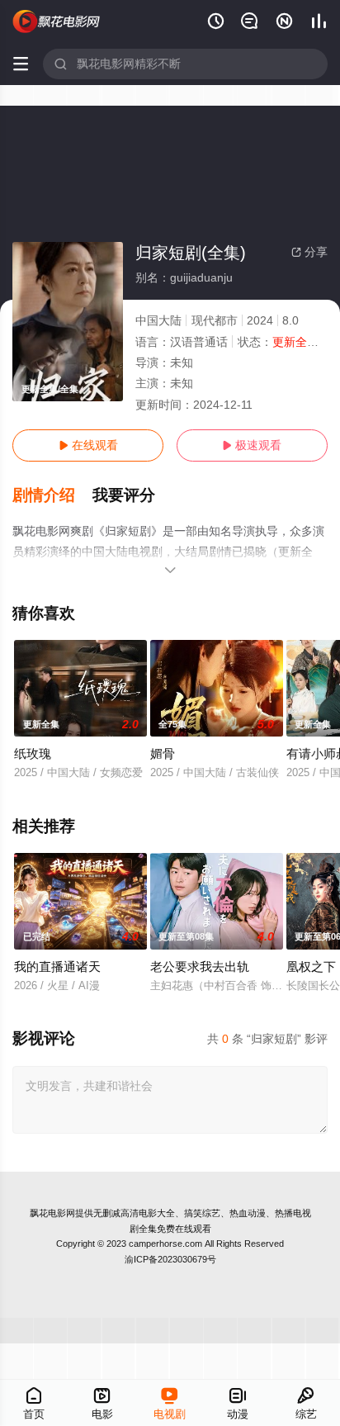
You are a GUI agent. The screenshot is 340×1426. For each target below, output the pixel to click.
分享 (309, 251)
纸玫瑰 (32, 753)
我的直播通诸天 (57, 966)
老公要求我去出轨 (199, 966)
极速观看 (251, 445)
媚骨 (162, 753)
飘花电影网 (52, 1213)
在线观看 (88, 445)
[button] (52, 495)
